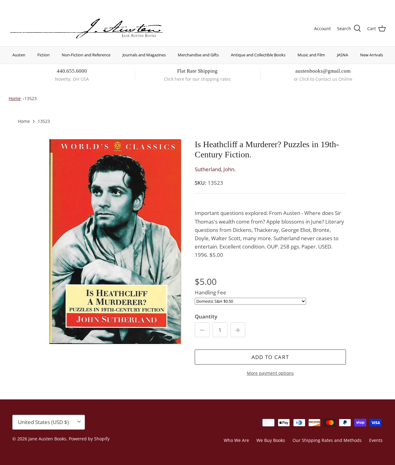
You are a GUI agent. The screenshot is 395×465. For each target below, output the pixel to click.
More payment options (270, 373)
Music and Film (311, 55)
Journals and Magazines (144, 55)
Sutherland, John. (215, 169)
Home (15, 98)
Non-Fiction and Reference (86, 55)
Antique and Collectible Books (258, 55)
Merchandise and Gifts (198, 55)
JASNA (342, 55)
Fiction (43, 55)
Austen (18, 55)
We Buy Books (270, 440)
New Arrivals (371, 55)
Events (376, 440)
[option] (115, 241)
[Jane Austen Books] (86, 28)
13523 (30, 98)
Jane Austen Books (47, 439)
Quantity (206, 316)
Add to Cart (270, 357)
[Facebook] (20, 4)
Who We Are (236, 440)
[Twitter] (11, 4)
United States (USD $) (357, 5)
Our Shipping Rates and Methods (327, 440)
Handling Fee (210, 292)
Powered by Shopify (89, 439)
